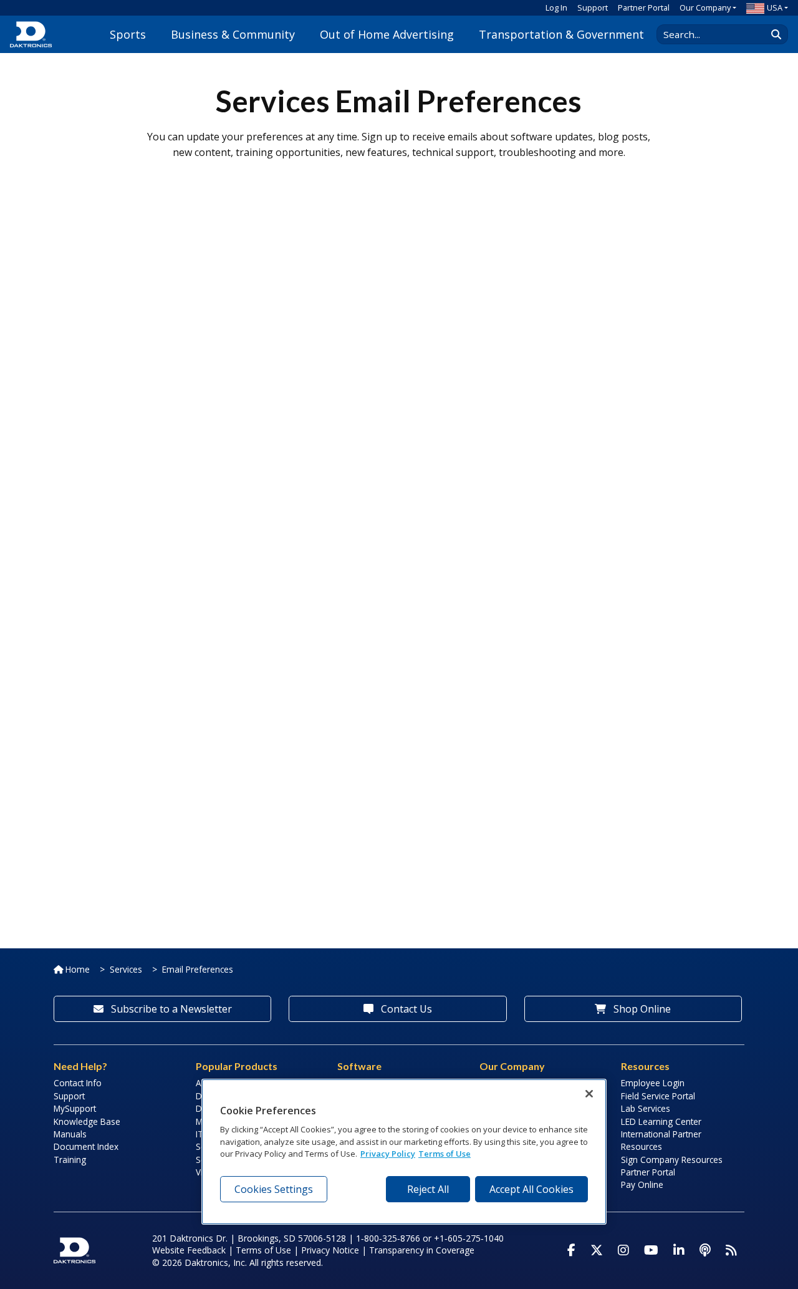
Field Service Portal (658, 1096)
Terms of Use (263, 1250)
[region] (404, 1152)
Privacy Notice (330, 1250)
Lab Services (645, 1108)
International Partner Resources (661, 1140)
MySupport (75, 1108)
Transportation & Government (561, 34)
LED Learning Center (661, 1121)
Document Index (86, 1146)
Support (592, 7)
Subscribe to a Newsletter (170, 1009)
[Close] (589, 1093)
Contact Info (78, 1083)
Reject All (428, 1189)
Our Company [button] (705, 7)
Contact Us (405, 1009)
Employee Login (653, 1083)
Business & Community (233, 34)
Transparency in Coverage (421, 1250)
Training (70, 1159)
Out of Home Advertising (387, 34)
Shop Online (641, 1009)
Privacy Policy (387, 1153)
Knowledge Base (87, 1121)
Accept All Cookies (531, 1189)
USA (774, 7)
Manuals (70, 1134)
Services (126, 969)
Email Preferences (197, 969)
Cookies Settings (273, 1189)
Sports (128, 34)
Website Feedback (189, 1250)
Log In (556, 7)
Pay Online (642, 1184)
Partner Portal (644, 7)
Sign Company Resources (672, 1159)
